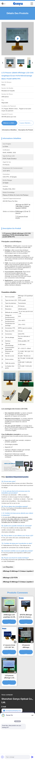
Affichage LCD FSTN (10, 577)
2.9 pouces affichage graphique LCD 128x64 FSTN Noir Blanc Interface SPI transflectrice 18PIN (26, 646)
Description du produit (25, 130)
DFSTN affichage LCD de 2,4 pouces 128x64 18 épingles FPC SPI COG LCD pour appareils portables (26, 616)
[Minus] (32, 715)
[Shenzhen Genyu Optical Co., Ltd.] (18, 4)
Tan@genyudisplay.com (13, 710)
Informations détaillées (9, 130)
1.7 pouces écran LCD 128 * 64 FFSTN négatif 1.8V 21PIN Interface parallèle (9, 646)
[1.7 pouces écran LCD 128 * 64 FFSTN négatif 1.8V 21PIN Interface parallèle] (9, 635)
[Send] (32, 757)
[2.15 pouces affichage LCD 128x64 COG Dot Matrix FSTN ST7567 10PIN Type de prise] (9, 665)
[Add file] (2, 757)
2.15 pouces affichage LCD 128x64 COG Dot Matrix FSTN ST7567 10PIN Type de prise (9, 677)
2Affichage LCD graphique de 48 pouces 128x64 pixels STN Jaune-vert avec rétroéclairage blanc (9, 616)
